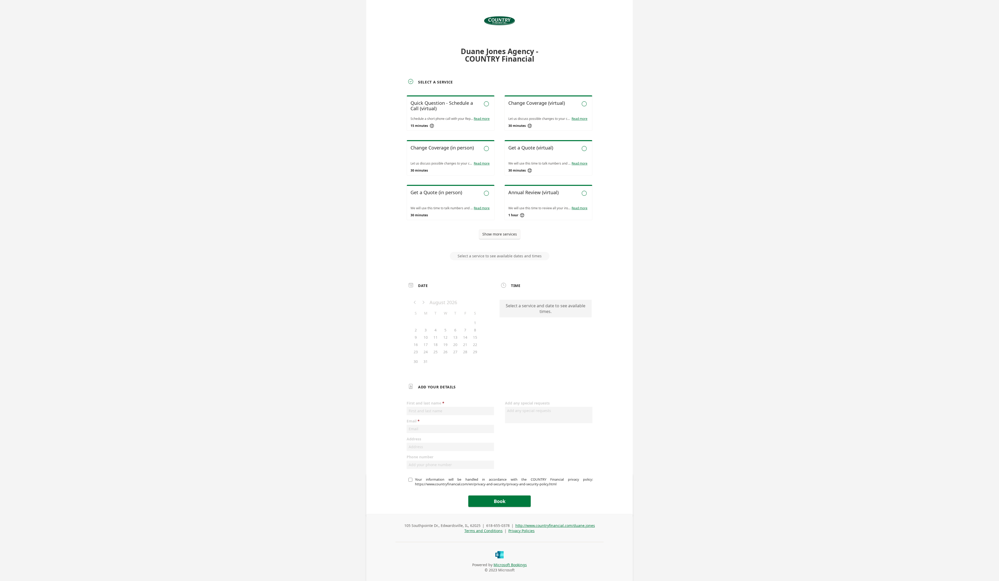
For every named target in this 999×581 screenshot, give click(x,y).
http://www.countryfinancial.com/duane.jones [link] (555, 525)
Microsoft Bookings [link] (510, 564)
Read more (482, 119)
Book (499, 501)
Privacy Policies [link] (521, 530)
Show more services (499, 234)
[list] (499, 162)
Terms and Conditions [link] (483, 530)
